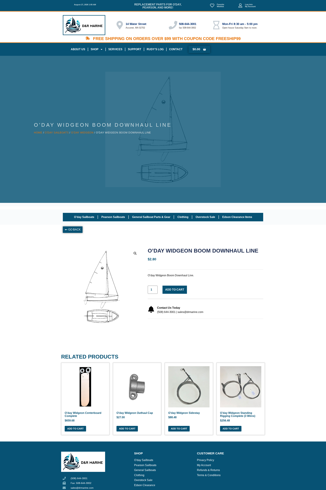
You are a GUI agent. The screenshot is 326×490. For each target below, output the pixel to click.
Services (115, 49)
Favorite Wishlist (220, 5)
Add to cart (174, 289)
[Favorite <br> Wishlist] (212, 5)
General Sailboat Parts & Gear (151, 217)
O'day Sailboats (57, 132)
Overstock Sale (205, 217)
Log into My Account (250, 5)
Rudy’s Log (155, 49)
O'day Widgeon (82, 132)
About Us (78, 49)
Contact (176, 49)
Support (134, 49)
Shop (94, 49)
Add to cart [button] (75, 428)
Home (38, 132)
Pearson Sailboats (113, 217)
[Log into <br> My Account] (240, 5)
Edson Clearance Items (237, 217)
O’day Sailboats (84, 217)
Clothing (182, 217)
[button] (73, 229)
